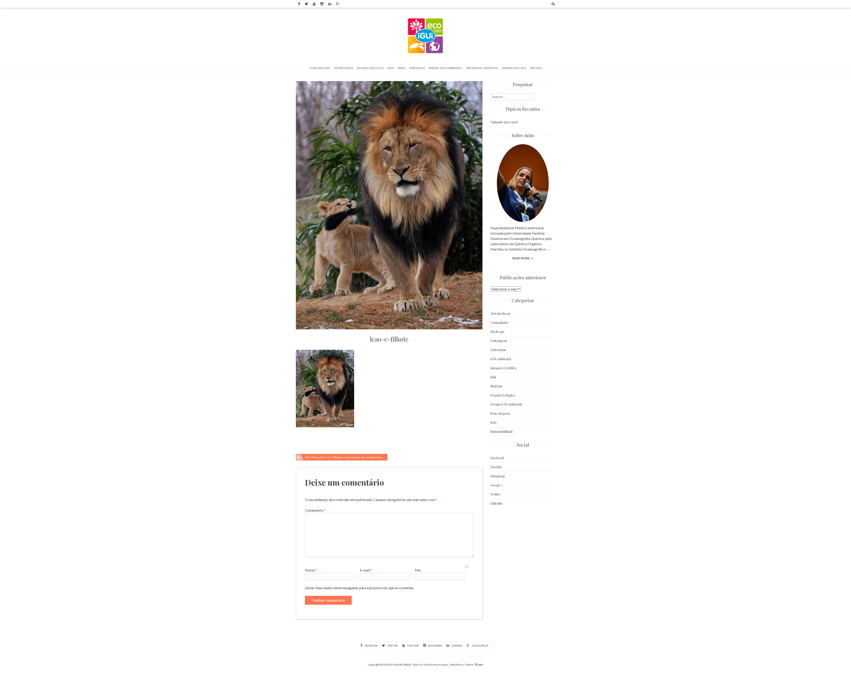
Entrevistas (343, 68)
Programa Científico (482, 68)
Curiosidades (319, 68)
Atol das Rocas (500, 313)
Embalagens (498, 341)
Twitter (495, 494)
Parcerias (417, 68)
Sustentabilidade (501, 431)
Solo (493, 422)
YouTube (496, 467)
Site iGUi (536, 68)
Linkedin (496, 503)
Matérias (496, 386)
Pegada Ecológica (502, 395)
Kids (390, 68)
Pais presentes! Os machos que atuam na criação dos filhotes (346, 457)
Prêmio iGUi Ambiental (445, 68)
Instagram (497, 476)
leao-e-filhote (389, 339)
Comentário (315, 510)
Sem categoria (500, 413)
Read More (520, 258)
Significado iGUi (514, 68)
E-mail (366, 570)
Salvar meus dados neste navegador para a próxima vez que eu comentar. (359, 588)
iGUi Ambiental (500, 359)
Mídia (402, 68)
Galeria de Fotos (370, 68)
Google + (496, 485)
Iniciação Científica (503, 368)
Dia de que (497, 332)
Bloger (479, 664)
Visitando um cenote (504, 122)
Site (418, 570)
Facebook (497, 458)
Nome (311, 570)
